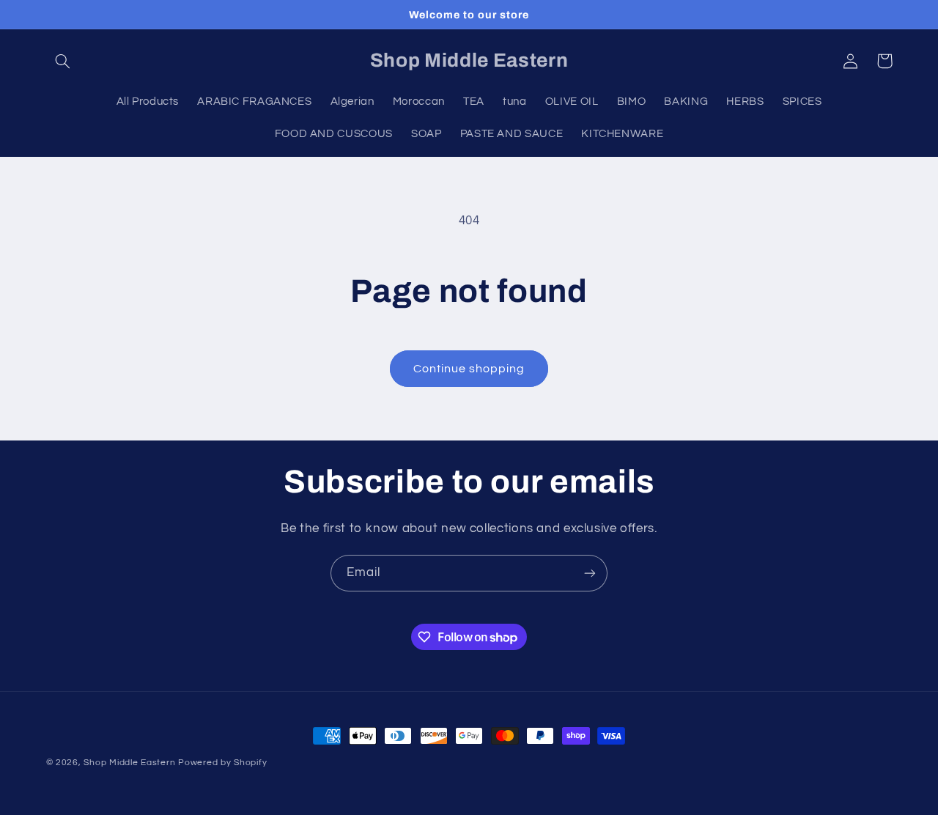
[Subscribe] (590, 573)
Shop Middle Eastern (129, 763)
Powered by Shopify (222, 763)
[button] (63, 61)
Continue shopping (469, 369)
